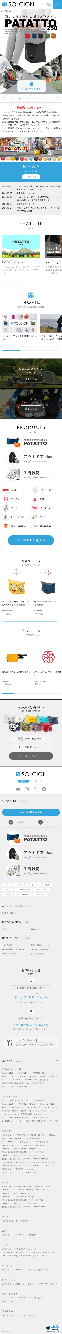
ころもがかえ (25, 1142)
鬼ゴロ (48, 1166)
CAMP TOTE (49, 1107)
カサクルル (6, 1135)
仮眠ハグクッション (36, 1155)
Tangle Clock (15, 1138)
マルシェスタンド (9, 1114)
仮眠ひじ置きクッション (12, 1159)
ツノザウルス (36, 1166)
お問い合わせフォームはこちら (30, 1024)
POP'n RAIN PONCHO (35, 1121)
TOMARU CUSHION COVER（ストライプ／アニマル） (25, 1152)
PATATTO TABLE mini (11, 1080)
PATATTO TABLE (47, 1076)
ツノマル (23, 1166)
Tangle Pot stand (32, 1138)
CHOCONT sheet (9, 1111)
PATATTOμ (22, 1087)
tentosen (30, 1169)
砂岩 (4, 1138)
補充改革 (19, 1169)
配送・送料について (40, 945)
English (38, 781)
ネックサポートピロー (11, 1172)
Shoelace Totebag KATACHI (41, 1162)
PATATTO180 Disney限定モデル (15, 1083)
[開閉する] (57, 1061)
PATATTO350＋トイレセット (37, 1080)
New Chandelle (9, 1142)
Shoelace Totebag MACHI (13, 1162)
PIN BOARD (20, 1135)
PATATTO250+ (39, 1083)
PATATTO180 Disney (27, 1076)
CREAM (51, 1135)
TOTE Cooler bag (32, 1107)
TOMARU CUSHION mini (13, 1155)
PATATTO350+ (8, 1076)
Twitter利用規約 (9, 953)
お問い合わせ (37, 953)
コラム (5, 929)
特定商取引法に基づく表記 (14, 949)
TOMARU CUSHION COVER (32, 1145)
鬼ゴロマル (6, 1169)
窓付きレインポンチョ (30, 1111)
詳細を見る (31, 379)
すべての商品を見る (31, 540)
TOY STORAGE (8, 1145)
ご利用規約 (7, 945)
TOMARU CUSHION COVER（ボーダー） (19, 1149)
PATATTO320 (38, 1073)
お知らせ (35, 929)
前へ (5, 98)
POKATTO (47, 1111)
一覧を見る (31, 177)
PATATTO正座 (8, 1087)
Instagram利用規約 (39, 949)
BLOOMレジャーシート (12, 1121)
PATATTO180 (7, 1073)
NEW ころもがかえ (42, 1142)
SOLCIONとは (9, 913)
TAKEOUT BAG (8, 1166)
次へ (57, 98)
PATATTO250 (23, 1073)
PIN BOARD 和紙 (37, 1135)
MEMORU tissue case (35, 1159)
